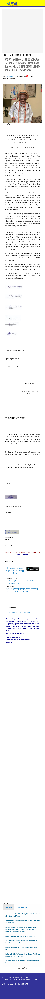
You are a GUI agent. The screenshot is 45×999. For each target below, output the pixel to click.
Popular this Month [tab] (21, 907)
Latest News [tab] (8, 907)
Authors (28, 977)
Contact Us (20, 977)
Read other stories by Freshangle (19, 612)
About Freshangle (8, 977)
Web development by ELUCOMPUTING (15, 984)
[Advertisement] (22, 31)
